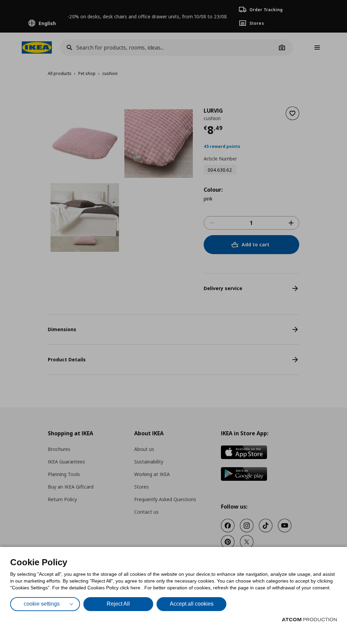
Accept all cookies (191, 604)
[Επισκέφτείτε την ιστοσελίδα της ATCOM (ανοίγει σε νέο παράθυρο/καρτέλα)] (309, 619)
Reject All (118, 604)
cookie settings (42, 604)
